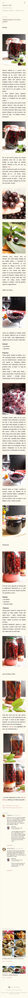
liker (11, 807)
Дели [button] (3, 805)
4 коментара (9, 977)
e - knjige (17, 10)
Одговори (9, 845)
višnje (17, 807)
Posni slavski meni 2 (10, 975)
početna (5, 10)
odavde (11, 726)
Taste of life (6, 5)
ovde (8, 167)
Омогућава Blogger (15, 987)
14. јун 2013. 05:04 (19, 848)
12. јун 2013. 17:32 (15, 829)
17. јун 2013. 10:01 (15, 861)
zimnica (20, 807)
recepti (11, 10)
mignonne (9, 815)
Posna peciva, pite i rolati (13, 959)
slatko (14, 807)
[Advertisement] (14, 910)
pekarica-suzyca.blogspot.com (16, 827)
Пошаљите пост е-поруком (12, 805)
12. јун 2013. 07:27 (17, 815)
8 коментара (9, 961)
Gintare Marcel (18, 990)
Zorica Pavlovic (11, 848)
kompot (8, 807)
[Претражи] (25, 2)
